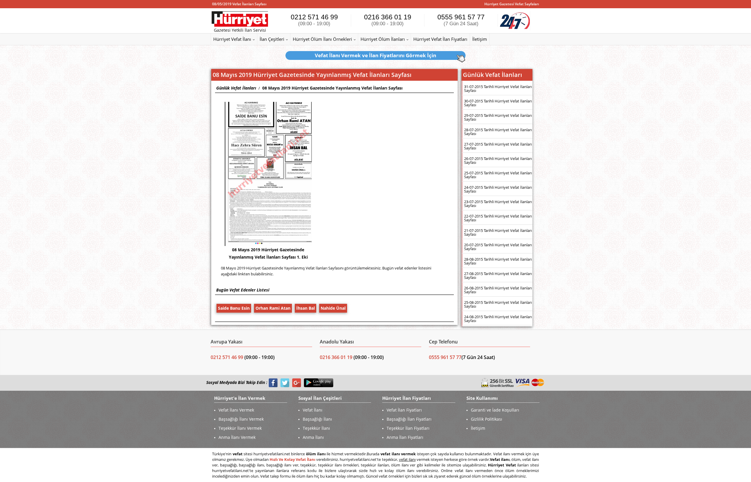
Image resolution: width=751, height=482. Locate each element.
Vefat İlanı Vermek (236, 410)
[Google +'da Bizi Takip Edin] (296, 382)
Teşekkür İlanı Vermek (240, 428)
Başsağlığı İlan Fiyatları (409, 419)
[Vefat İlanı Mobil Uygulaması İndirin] (318, 382)
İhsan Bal (305, 308)
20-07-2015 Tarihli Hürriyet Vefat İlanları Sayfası (498, 246)
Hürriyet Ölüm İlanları (383, 39)
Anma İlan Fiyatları (405, 437)
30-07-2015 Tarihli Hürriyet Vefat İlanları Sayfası (498, 102)
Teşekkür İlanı (316, 428)
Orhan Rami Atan (273, 308)
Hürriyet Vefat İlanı (232, 39)
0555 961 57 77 (461, 19)
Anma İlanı (313, 437)
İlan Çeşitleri (272, 39)
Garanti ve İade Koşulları (495, 410)
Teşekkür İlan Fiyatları (408, 428)
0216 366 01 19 (387, 19)
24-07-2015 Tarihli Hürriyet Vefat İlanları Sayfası (498, 189)
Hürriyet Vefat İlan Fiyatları (440, 39)
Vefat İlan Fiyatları (404, 410)
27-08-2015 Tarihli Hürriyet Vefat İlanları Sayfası (498, 275)
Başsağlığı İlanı (317, 419)
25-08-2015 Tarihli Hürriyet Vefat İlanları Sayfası (498, 304)
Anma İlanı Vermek (237, 437)
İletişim (479, 39)
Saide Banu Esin (234, 308)
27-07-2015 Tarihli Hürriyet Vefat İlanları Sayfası (498, 146)
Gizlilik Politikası (486, 419)
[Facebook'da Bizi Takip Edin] (273, 382)
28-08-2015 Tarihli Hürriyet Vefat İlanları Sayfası (498, 261)
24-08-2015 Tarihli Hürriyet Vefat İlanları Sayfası (498, 318)
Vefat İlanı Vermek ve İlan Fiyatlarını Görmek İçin (375, 55)
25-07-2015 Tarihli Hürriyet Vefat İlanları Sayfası (498, 174)
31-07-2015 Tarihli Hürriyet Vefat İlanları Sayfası (498, 88)
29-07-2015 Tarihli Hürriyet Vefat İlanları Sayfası (498, 117)
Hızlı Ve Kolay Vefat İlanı (292, 459)
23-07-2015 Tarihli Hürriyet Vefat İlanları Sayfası (498, 203)
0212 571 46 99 (314, 19)
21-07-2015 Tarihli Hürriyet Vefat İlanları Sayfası (498, 232)
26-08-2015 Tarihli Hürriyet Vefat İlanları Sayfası (498, 289)
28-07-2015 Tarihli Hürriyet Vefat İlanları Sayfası (498, 131)
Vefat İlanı (312, 410)
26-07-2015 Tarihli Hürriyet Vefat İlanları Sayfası (498, 160)
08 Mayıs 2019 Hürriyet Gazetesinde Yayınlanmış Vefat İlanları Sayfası (332, 88)
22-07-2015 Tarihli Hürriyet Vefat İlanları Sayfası (498, 218)
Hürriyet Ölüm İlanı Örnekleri (322, 39)
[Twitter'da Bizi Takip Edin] (284, 382)
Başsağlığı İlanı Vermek (241, 419)
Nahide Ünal (333, 308)
